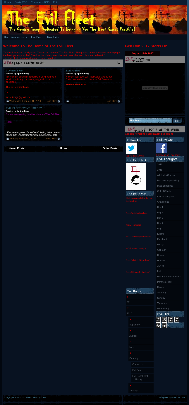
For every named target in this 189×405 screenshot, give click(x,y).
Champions (163, 202)
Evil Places (37, 37)
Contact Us (14, 70)
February (133, 358)
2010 (159, 164)
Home (7, 2)
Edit (55, 2)
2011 (159, 170)
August (132, 336)
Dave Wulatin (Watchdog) (137, 212)
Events (160, 234)
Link (159, 271)
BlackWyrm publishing (168, 180)
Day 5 (160, 228)
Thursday (162, 303)
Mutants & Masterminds (169, 276)
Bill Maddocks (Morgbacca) (138, 236)
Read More (51, 101)
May (131, 347)
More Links (53, 37)
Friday (160, 244)
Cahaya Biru (178, 398)
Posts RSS (21, 2)
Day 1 (160, 207)
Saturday (161, 292)
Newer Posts (16, 148)
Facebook (162, 239)
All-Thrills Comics (166, 175)
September (134, 324)
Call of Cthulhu (164, 191)
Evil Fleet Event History (24, 108)
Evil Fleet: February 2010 (33, 398)
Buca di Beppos (165, 186)
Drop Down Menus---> (15, 37)
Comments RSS (40, 2)
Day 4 (160, 223)
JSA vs (160, 266)
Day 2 (160, 212)
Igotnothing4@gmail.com (18, 97)
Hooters (161, 260)
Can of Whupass (165, 196)
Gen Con (161, 250)
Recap (160, 287)
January (133, 390)
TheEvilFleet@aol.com (17, 87)
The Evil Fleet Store (76, 84)
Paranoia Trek (164, 282)
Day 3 (160, 218)
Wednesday (163, 308)
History (160, 255)
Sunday (161, 298)
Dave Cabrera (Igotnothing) (138, 271)
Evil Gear (73, 70)
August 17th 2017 (142, 53)
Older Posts (110, 148)
